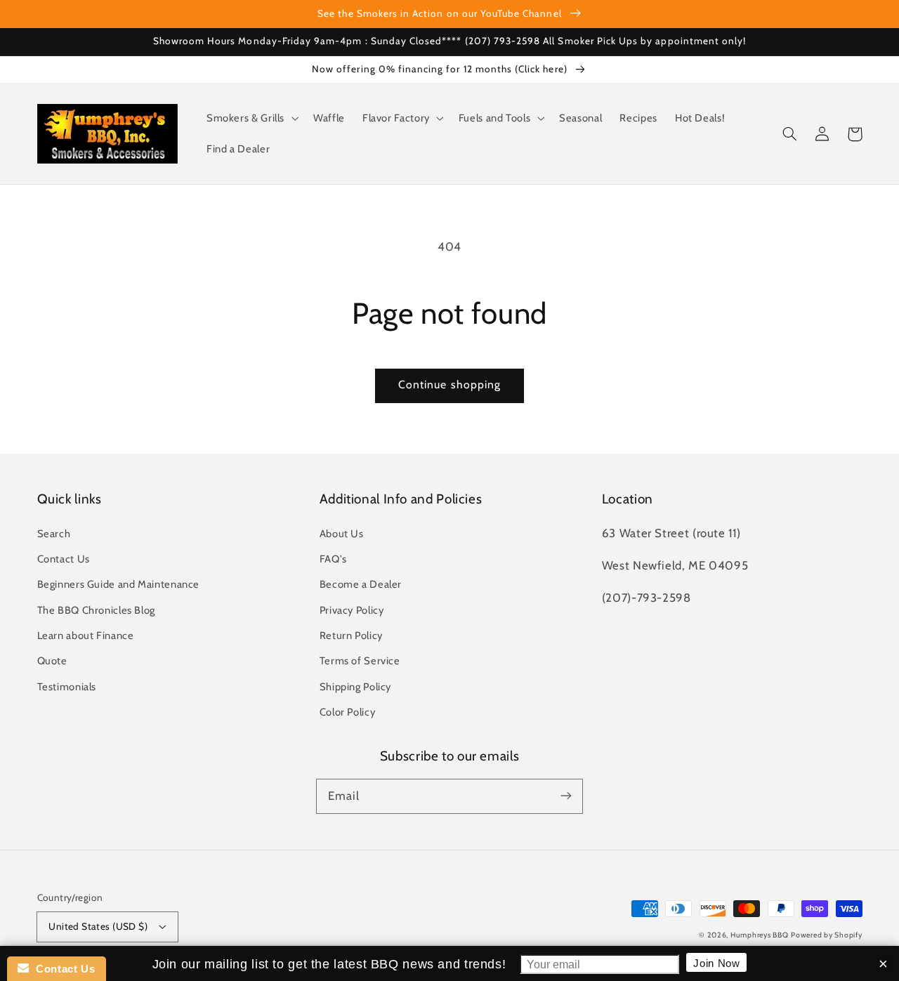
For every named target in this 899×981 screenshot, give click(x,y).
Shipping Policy (355, 686)
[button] (250, 118)
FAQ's (333, 559)
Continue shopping (449, 384)
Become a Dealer (361, 584)
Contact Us (63, 559)
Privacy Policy (352, 610)
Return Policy (351, 635)
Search (54, 533)
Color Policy (348, 712)
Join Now (716, 962)
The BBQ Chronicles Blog (96, 610)
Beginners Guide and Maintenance (118, 584)
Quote (52, 660)
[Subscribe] (566, 795)
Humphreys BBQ (759, 935)
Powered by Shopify (826, 935)
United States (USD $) (97, 926)
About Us (342, 533)
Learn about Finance (85, 635)
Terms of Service (360, 660)
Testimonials (67, 686)
